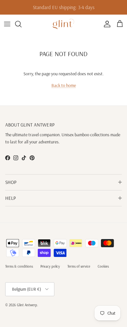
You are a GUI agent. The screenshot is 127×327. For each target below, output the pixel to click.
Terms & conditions (19, 266)
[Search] (21, 24)
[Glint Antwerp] (63, 24)
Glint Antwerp (27, 305)
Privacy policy (50, 266)
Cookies (103, 266)
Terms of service (78, 266)
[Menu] (7, 24)
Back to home (63, 85)
